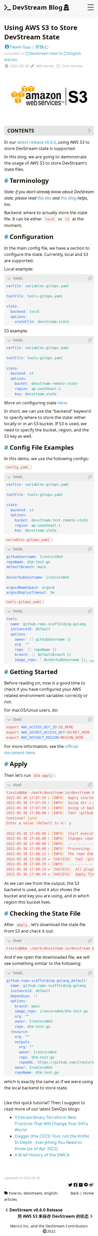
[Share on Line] (86, 1184)
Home (88, 1193)
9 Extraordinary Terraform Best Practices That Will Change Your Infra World (51, 1123)
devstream (33, 1193)
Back (75, 1193)
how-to (15, 1193)
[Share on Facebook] (75, 1184)
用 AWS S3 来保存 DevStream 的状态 (53, 1216)
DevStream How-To (46, 53)
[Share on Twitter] (70, 1184)
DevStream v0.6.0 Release (35, 1210)
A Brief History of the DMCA (42, 1155)
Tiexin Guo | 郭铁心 (29, 47)
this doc (44, 198)
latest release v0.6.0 (36, 142)
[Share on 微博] (91, 1184)
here (62, 403)
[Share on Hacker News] (80, 1184)
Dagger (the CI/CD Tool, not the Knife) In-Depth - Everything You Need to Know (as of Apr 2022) (52, 1142)
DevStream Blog (37, 7)
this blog (68, 198)
